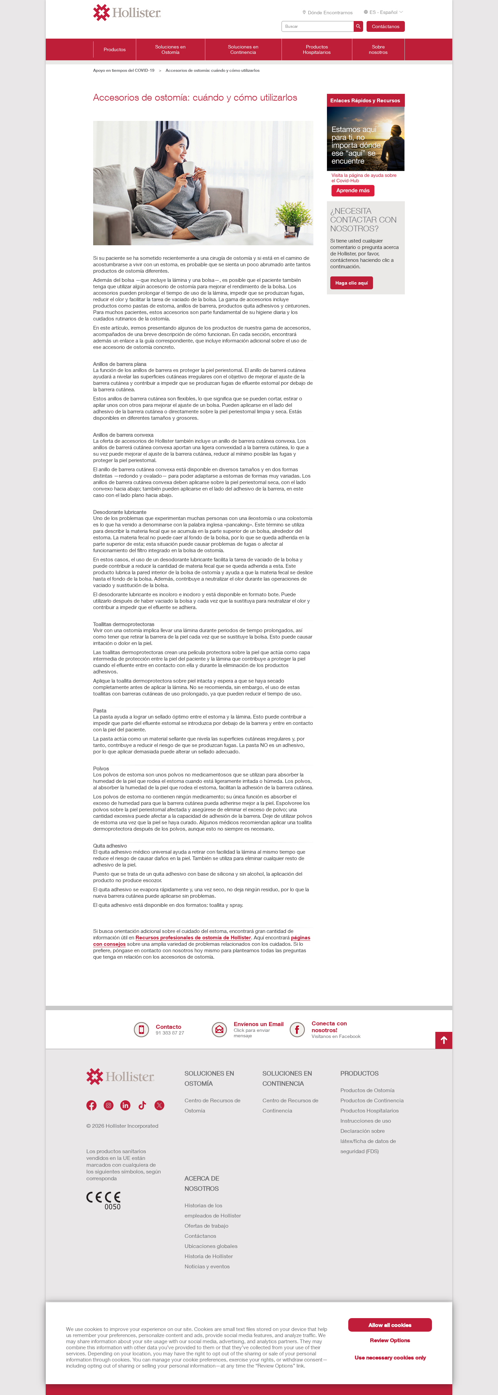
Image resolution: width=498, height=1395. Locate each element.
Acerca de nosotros (202, 1183)
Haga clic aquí (351, 283)
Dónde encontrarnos (330, 12)
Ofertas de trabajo (206, 1225)
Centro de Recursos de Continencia (290, 1105)
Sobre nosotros (378, 49)
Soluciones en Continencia (243, 49)
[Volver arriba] (443, 1040)
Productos (115, 49)
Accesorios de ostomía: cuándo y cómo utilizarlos (213, 70)
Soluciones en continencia (287, 1078)
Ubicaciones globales (211, 1246)
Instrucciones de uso (365, 1120)
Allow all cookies (390, 1324)
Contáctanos (385, 26)
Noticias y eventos (207, 1266)
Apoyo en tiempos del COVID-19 (123, 70)
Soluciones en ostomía (209, 1078)
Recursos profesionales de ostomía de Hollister (193, 937)
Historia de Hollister (209, 1256)
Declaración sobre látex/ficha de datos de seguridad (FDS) (368, 1140)
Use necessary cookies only (390, 1357)
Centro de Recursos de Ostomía (213, 1105)
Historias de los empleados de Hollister (213, 1210)
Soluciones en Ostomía (170, 49)
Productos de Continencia (372, 1100)
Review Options (390, 1340)
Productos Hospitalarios (317, 49)
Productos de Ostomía (367, 1090)
